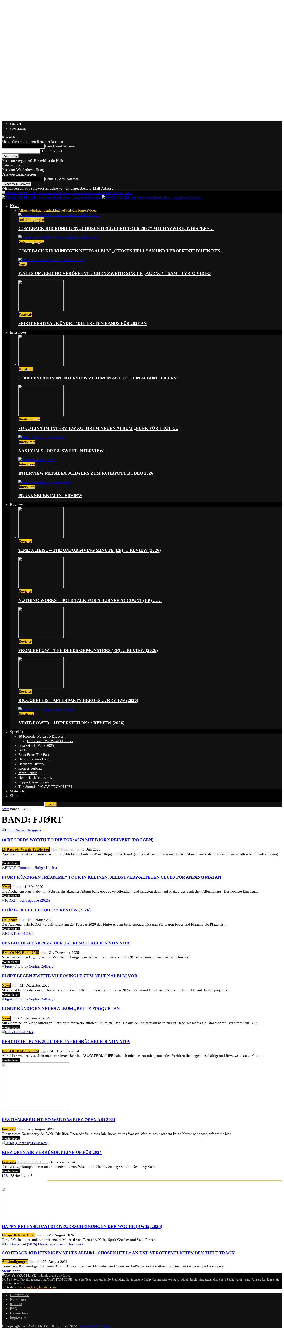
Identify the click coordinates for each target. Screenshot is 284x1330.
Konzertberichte (30, 768)
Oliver (16, 887)
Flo (14, 985)
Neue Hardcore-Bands (35, 777)
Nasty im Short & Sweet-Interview (61, 450)
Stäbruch (17, 791)
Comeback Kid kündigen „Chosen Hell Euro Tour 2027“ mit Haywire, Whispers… (116, 228)
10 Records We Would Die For (50, 741)
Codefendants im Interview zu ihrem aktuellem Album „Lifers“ (98, 378)
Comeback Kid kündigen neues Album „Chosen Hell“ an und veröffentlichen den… (121, 250)
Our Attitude (19, 1295)
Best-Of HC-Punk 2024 (20, 1051)
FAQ (13, 1309)
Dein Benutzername (60, 146)
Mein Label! (27, 773)
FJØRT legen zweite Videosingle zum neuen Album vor (69, 975)
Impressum (18, 1318)
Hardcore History (31, 764)
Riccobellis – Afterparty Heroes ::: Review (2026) (78, 700)
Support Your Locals (33, 782)
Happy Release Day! (33, 759)
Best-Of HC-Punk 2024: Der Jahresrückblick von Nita (66, 1041)
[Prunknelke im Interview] (44, 482)
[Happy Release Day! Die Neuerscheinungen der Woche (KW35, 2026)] (17, 1218)
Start (5, 809)
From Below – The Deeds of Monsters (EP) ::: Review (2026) (88, 650)
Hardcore (26, 714)
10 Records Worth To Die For (40, 736)
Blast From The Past (33, 755)
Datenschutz (11, 165)
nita (21, 920)
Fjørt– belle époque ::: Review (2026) (46, 910)
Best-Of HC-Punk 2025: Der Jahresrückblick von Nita (66, 943)
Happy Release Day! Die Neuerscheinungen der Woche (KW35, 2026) (82, 1226)
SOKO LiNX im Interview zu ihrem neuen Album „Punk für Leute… (98, 428)
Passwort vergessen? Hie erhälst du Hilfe (33, 160)
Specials (16, 731)
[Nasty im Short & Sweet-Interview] (41, 437)
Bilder (23, 750)
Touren (82, 210)
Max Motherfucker (65, 849)
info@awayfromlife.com (40, 1287)
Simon (41, 1235)
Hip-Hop (26, 369)
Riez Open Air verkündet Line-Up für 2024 (52, 1152)
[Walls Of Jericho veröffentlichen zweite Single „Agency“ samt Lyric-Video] (51, 260)
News (14, 206)
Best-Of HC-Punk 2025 (36, 745)
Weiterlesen (11, 863)
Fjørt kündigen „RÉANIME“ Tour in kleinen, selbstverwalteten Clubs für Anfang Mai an (111, 877)
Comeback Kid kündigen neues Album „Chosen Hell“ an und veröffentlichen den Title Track (118, 1252)
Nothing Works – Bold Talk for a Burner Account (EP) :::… (90, 600)
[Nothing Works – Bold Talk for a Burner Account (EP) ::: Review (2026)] (41, 587)
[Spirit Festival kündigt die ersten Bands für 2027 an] (41, 310)
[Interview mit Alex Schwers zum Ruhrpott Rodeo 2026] (36, 460)
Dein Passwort (51, 151)
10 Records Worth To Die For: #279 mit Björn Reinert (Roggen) (77, 839)
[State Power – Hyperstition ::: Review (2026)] (45, 709)
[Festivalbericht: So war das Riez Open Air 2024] (35, 1110)
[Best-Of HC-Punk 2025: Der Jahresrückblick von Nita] (17, 933)
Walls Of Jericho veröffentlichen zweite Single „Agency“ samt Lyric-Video (114, 273)
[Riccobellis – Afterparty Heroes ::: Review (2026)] (41, 687)
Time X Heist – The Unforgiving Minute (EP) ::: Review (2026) (89, 550)
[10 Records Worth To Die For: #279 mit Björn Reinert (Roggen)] (21, 830)
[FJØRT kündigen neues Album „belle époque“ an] (28, 999)
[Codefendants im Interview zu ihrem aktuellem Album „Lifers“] (41, 364)
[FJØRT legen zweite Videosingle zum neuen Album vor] (28, 966)
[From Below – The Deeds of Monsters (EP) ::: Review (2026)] (41, 637)
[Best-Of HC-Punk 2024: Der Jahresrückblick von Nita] (17, 1032)
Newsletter (18, 129)
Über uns (15, 124)
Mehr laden (11, 1271)
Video (92, 210)
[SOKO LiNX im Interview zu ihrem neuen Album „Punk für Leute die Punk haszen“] (41, 415)
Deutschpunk (29, 419)
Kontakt (16, 1304)
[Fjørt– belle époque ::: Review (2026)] (26, 900)
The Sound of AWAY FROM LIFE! (45, 787)
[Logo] (52, 197)
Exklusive (56, 210)
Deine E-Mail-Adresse (62, 179)
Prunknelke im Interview (50, 495)
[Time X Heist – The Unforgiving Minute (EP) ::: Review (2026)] (41, 537)
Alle (21, 210)
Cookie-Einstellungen (96, 1326)
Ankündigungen (37, 210)
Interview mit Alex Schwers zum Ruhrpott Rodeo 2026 (85, 473)
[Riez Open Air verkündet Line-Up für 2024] (25, 1143)
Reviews (16, 504)
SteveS (22, 1129)
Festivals (70, 210)
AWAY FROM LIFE (32, 1162)
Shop (14, 795)
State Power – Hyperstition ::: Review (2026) (71, 722)
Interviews (18, 332)
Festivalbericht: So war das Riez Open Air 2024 (58, 1119)
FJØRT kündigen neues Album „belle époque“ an (61, 1008)
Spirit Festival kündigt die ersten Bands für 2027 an (82, 323)
